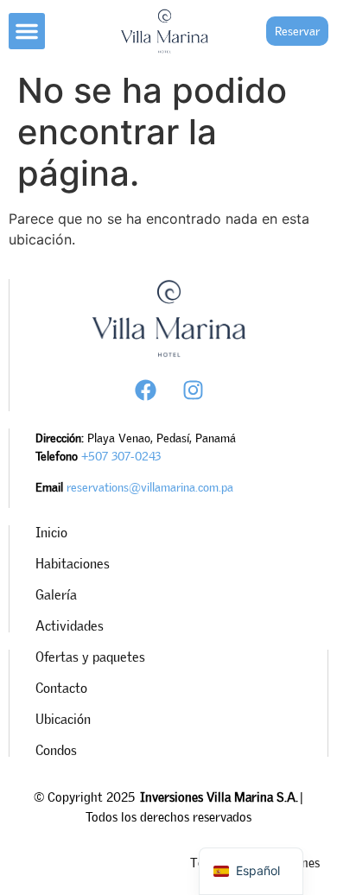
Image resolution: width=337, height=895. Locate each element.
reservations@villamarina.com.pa (150, 486)
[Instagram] (192, 389)
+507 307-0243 (121, 455)
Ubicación (63, 718)
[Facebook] (145, 389)
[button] (27, 31)
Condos (56, 750)
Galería (56, 594)
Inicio (51, 532)
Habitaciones (72, 563)
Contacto (61, 687)
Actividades (69, 625)
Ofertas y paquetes (90, 656)
